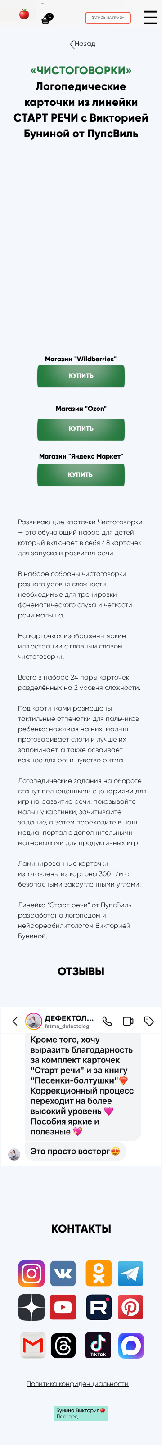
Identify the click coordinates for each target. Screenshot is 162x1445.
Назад (85, 44)
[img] (151, 17)
